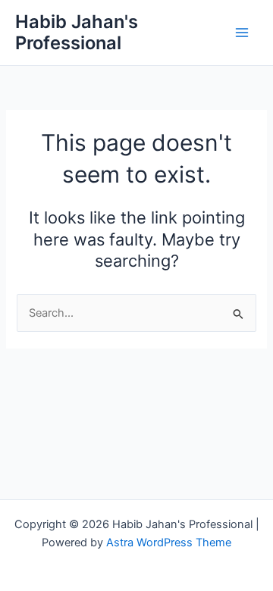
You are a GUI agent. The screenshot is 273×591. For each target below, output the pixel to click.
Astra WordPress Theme (168, 542)
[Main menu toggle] (242, 32)
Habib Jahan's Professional (76, 32)
